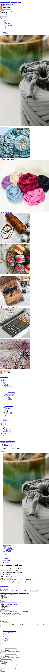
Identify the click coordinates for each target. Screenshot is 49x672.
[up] (13, 588)
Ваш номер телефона (5, 650)
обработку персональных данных (14, 651)
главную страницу (14, 576)
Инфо (4, 24)
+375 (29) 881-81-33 (4, 378)
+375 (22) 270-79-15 (4, 379)
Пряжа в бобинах (10, 159)
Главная (2, 2)
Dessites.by (10, 645)
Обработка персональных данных (12, 29)
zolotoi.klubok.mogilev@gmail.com (9, 437)
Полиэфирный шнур (4, 243)
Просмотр (7, 589)
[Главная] (5, 373)
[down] (0, 588)
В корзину (3, 589)
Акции (4, 22)
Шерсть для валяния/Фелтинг (6, 212)
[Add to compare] (2, 592)
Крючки (2, 338)
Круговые (2, 307)
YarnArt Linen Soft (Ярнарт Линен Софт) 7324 (9, 613)
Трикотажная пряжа (4, 127)
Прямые (10, 307)
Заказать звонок (4, 17)
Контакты (5, 33)
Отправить (3, 652)
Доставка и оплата (6, 23)
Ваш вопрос (3, 668)
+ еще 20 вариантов (4, 586)
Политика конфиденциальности (11, 28)
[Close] (4, 661)
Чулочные (14, 307)
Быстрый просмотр (30, 579)
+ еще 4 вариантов (4, 617)
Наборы (17, 307)
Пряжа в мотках (3, 159)
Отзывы (7, 27)
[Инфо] (5, 409)
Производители (7, 2)
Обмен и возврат (14, 2)
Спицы (1, 306)
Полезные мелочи (4, 369)
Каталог (4, 21)
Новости (19, 2)
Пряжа (1, 158)
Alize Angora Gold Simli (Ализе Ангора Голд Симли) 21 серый (13, 581)
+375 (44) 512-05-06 (4, 377)
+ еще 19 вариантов (4, 597)
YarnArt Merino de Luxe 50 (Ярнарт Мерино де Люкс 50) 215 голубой (14, 593)
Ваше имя (2, 649)
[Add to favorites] (0, 592)
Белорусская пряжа (4, 274)
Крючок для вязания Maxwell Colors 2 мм (8, 604)
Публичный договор (9, 31)
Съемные (6, 307)
